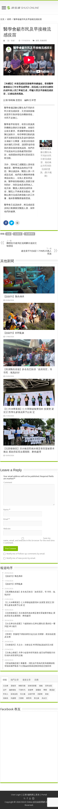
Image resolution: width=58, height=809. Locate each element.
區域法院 (14, 694)
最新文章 (27, 680)
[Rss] (24, 798)
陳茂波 (52, 690)
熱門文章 (15, 680)
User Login (16, 794)
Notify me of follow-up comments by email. (25, 554)
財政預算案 (32, 686)
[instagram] (33, 798)
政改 (47, 694)
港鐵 (41, 686)
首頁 (2, 19)
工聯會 (21, 698)
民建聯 (13, 698)
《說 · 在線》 (11, 41)
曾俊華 (30, 690)
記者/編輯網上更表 (31, 794)
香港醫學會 (30, 234)
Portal (44, 794)
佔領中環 (31, 694)
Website (7, 529)
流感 (8, 234)
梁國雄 (38, 690)
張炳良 (5, 698)
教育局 (28, 698)
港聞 (9, 19)
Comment (7, 482)
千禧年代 (22, 690)
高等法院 (48, 686)
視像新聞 (43, 41)
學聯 (45, 690)
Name (6, 509)
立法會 (5, 686)
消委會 (40, 694)
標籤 (5, 680)
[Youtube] (30, 798)
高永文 (44, 698)
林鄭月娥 (22, 686)
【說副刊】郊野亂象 (13, 333)
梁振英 (13, 686)
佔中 (4, 690)
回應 (36, 680)
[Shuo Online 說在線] (29, 7)
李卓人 (5, 694)
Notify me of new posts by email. (21, 558)
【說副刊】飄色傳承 (13, 296)
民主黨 (22, 694)
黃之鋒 (36, 698)
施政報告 (12, 690)
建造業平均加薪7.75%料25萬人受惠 (36, 251)
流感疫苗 (18, 234)
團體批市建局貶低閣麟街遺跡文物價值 (21, 243)
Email (6, 519)
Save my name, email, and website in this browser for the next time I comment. (29, 540)
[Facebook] (27, 798)
